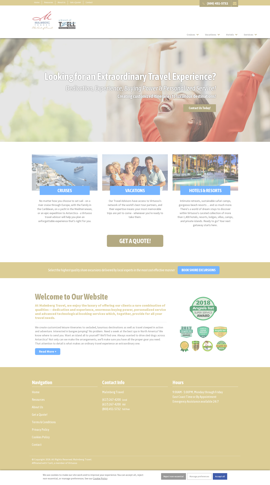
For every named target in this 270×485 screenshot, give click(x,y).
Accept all (220, 476)
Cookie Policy (100, 478)
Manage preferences (199, 476)
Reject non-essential (173, 476)
